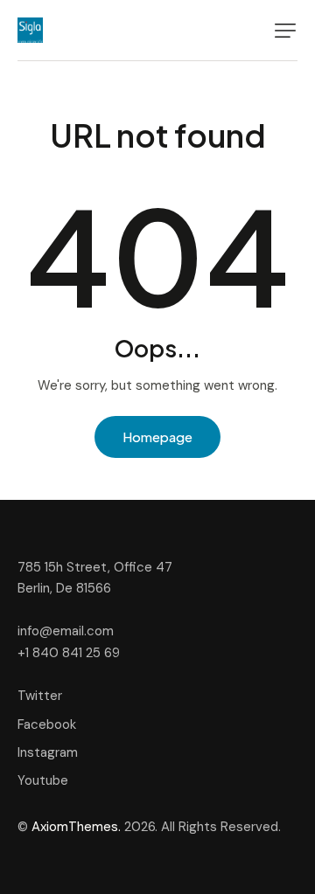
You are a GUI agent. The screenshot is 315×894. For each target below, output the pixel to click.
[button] (285, 30)
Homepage (157, 436)
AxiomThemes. (76, 826)
